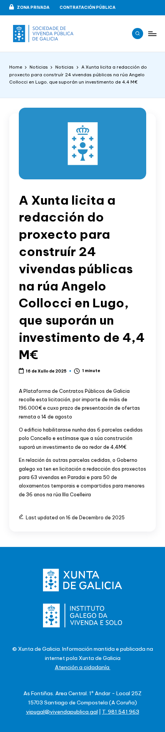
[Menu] (152, 33)
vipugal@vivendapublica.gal (62, 711)
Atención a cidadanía (83, 667)
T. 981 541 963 (120, 711)
